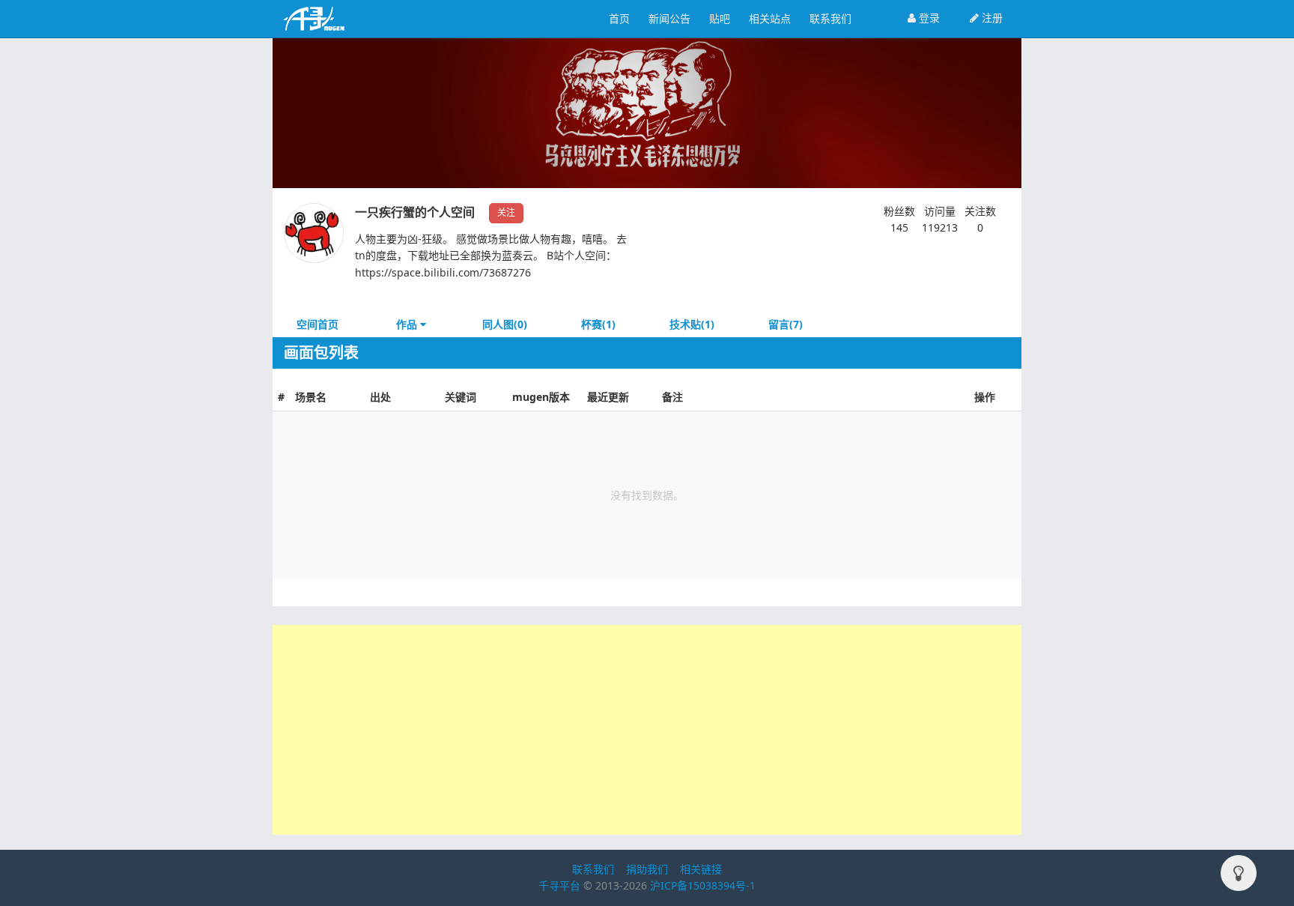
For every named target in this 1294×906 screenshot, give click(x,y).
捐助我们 (647, 869)
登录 (928, 17)
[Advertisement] (647, 730)
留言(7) (785, 324)
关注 (506, 212)
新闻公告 (669, 18)
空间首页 (317, 324)
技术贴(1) (691, 324)
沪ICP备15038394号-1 (703, 885)
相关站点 (770, 18)
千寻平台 (559, 885)
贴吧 (719, 18)
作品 (408, 324)
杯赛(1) (598, 324)
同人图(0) (504, 324)
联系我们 (830, 18)
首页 (619, 18)
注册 (991, 17)
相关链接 (701, 869)
